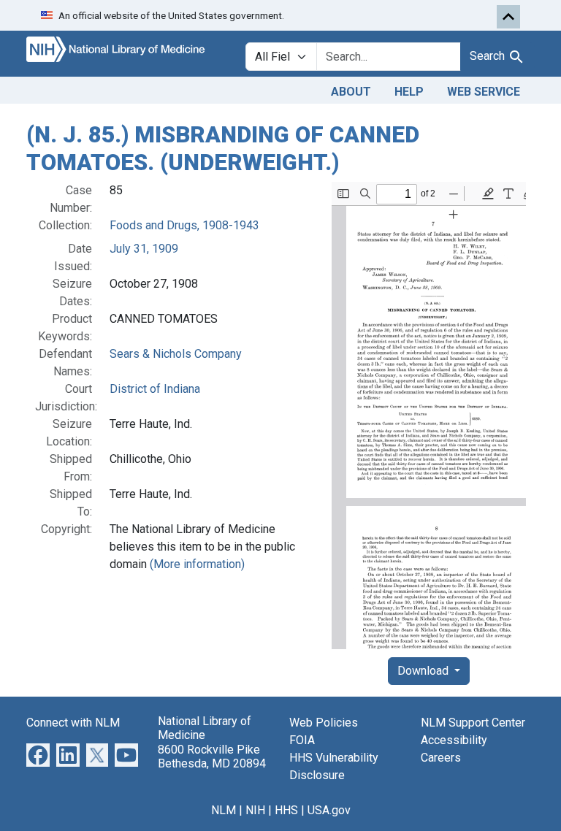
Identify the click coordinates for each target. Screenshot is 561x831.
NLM (223, 810)
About (351, 92)
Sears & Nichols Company (176, 354)
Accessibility (454, 740)
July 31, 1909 (144, 249)
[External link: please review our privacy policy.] (38, 754)
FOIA (302, 740)
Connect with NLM (73, 722)
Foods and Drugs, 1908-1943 (184, 225)
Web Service (483, 92)
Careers (441, 758)
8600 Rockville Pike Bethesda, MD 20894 (212, 756)
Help (409, 92)
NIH (255, 810)
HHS (286, 810)
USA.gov (329, 810)
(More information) (197, 564)
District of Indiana (155, 389)
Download (424, 671)
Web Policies (323, 722)
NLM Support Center (473, 722)
